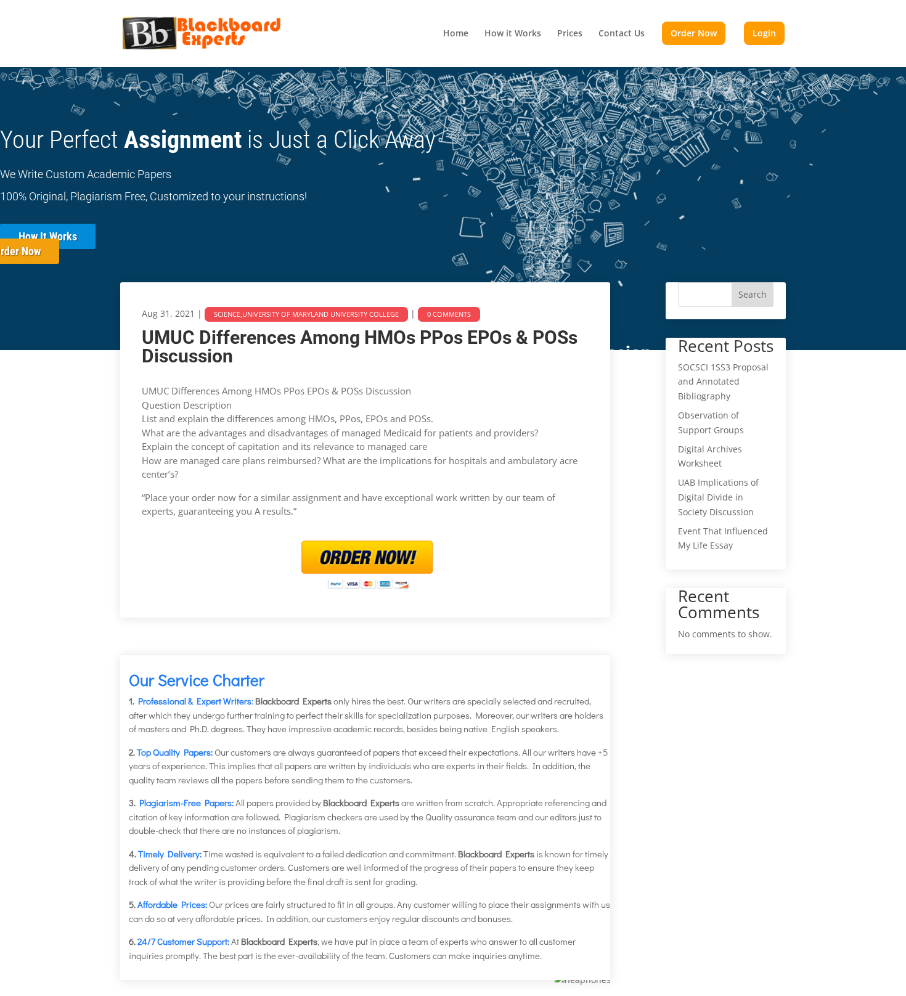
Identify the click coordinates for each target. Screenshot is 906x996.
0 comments (449, 314)
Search (752, 294)
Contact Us (621, 34)
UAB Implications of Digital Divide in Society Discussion (718, 497)
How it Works (512, 34)
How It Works (47, 236)
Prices (569, 34)
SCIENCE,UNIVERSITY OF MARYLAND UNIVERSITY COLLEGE (306, 314)
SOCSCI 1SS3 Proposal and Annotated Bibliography (723, 381)
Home (455, 34)
